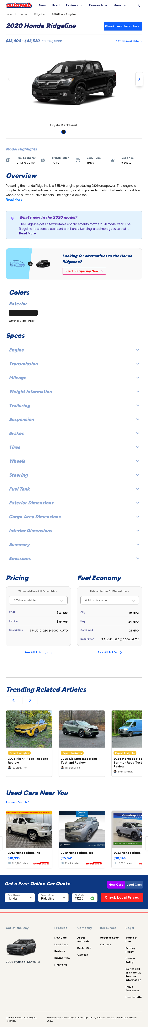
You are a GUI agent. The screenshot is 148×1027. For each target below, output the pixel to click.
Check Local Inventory (122, 26)
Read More (14, 199)
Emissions (20, 558)
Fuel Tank (19, 489)
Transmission (23, 364)
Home (9, 14)
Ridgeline (39, 14)
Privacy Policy (130, 949)
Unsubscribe (133, 997)
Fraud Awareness (132, 988)
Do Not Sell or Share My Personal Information (133, 974)
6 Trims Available (127, 41)
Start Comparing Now (82, 271)
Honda (23, 14)
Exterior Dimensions (31, 503)
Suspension (21, 419)
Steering (18, 475)
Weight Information (30, 391)
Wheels (17, 461)
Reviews (59, 951)
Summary (19, 544)
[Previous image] (9, 79)
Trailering (19, 405)
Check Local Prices (122, 897)
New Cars (115, 884)
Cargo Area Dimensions (35, 516)
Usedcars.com (109, 937)
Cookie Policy (130, 960)
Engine (16, 350)
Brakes (16, 433)
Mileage (17, 377)
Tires (14, 447)
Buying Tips (62, 958)
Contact (82, 955)
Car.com (105, 944)
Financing (60, 964)
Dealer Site (84, 948)
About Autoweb (83, 939)
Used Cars (134, 884)
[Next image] (139, 79)
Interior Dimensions (30, 530)
